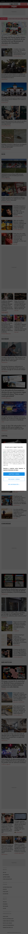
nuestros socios (21, 449)
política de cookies (17, 463)
